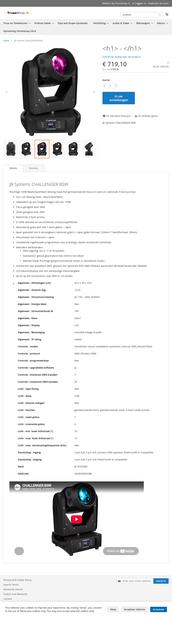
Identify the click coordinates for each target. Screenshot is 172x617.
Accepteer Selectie (134, 609)
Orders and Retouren (15, 594)
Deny (113, 609)
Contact (7, 598)
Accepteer (158, 609)
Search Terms (11, 584)
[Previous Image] (6, 92)
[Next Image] (94, 92)
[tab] (13, 168)
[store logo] (17, 13)
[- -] (10, 149)
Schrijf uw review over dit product (121, 56)
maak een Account (158, 3)
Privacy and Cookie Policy (17, 580)
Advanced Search (13, 589)
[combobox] (142, 14)
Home (6, 40)
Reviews (33, 168)
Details (13, 168)
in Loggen (137, 3)
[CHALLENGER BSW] (42, 149)
